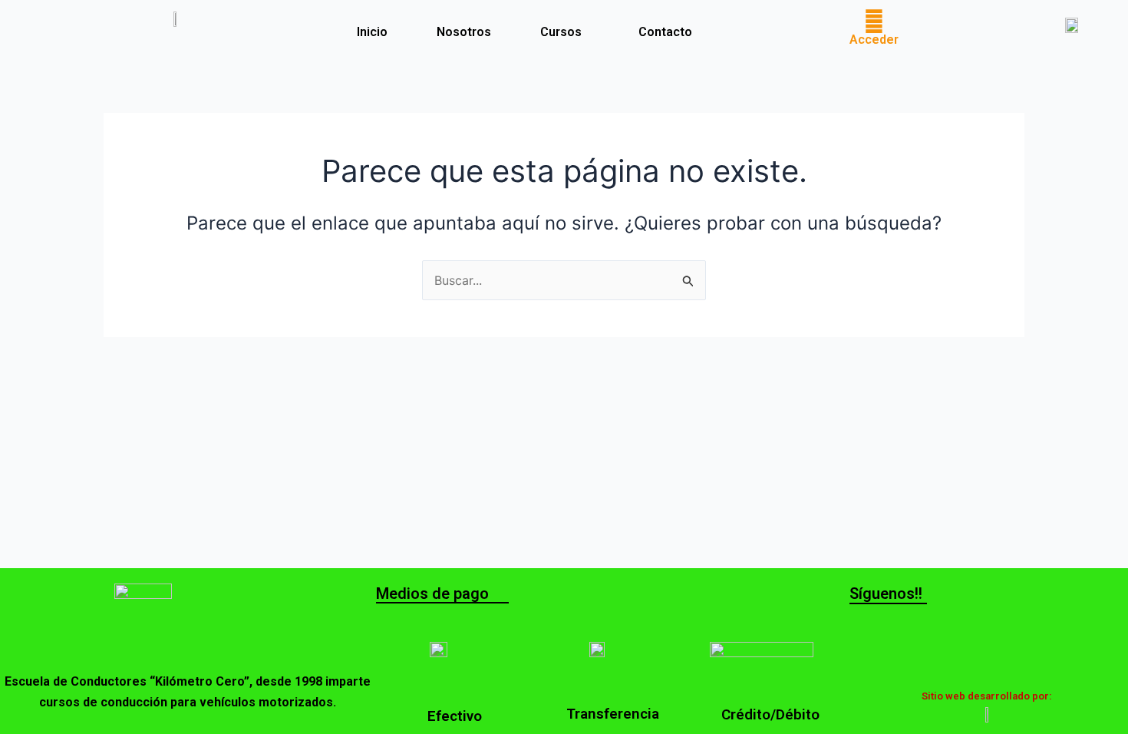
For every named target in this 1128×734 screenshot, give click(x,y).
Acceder (874, 39)
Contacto (665, 32)
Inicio (372, 32)
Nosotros (464, 32)
